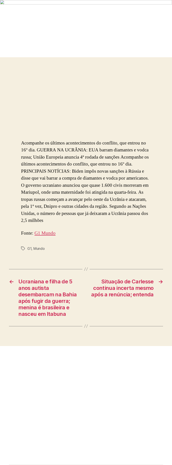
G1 (29, 248)
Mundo (39, 248)
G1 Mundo (45, 233)
